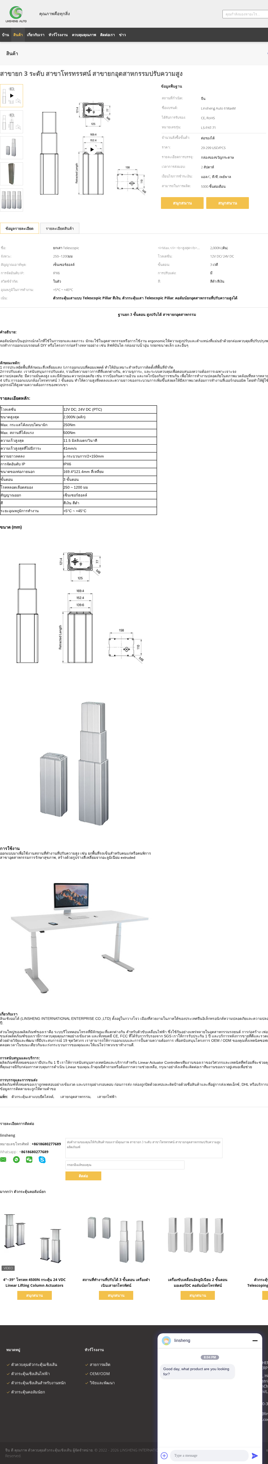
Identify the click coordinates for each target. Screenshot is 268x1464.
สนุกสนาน (182, 203)
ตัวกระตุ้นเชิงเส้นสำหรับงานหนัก (38, 1382)
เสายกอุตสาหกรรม (75, 1096)
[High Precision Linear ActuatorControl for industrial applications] (92, 149)
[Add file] (164, 1455)
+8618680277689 (46, 1143)
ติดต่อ (83, 1175)
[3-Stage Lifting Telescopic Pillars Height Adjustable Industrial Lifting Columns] (11, 121)
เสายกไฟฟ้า (106, 1096)
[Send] (255, 1455)
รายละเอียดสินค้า (60, 228)
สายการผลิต (100, 1364)
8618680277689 (34, 1151)
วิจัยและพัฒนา (102, 1382)
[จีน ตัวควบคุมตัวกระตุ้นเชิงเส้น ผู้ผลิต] (16, 14)
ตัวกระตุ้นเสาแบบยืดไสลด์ (32, 1096)
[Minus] (255, 1340)
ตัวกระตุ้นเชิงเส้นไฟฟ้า (30, 1373)
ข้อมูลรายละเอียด (19, 228)
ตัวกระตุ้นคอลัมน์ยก (28, 1391)
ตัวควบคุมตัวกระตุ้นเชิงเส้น (34, 1364)
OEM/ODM (100, 1373)
